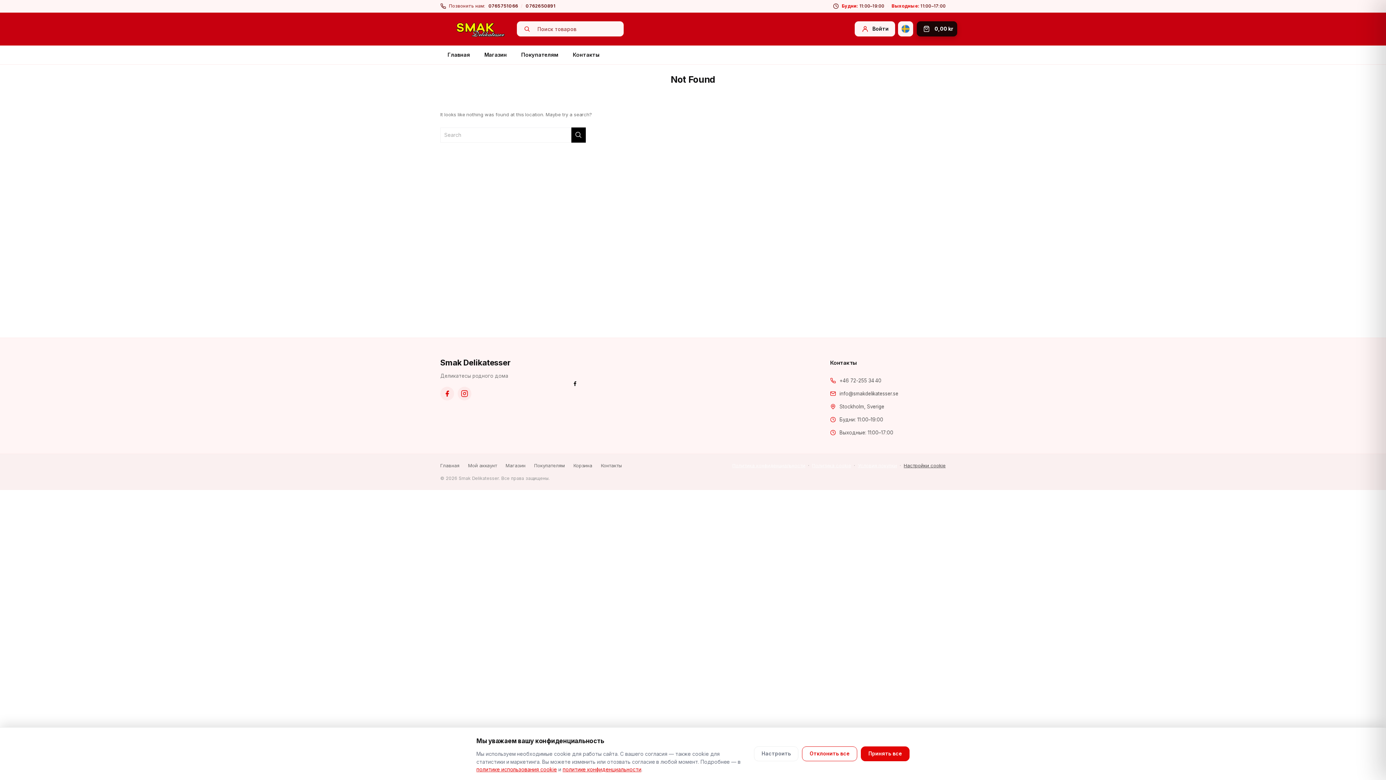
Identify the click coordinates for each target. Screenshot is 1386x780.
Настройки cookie (925, 465)
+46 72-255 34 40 (860, 381)
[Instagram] (464, 393)
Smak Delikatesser (475, 362)
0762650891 (540, 6)
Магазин (495, 55)
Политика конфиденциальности (768, 465)
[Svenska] (905, 28)
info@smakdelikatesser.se (869, 393)
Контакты (586, 55)
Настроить (776, 753)
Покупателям (539, 55)
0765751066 (503, 6)
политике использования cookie (516, 769)
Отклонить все (830, 753)
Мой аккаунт (482, 465)
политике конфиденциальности (602, 769)
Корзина (583, 465)
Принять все (885, 753)
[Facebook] (447, 393)
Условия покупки (877, 465)
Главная (459, 55)
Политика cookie (831, 465)
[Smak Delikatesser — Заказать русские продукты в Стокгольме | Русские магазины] (481, 29)
